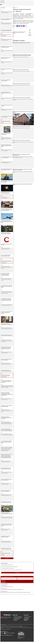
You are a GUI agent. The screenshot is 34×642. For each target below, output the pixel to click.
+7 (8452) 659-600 (26, 618)
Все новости (3, 7)
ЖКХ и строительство (17, 618)
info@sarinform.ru (3, 582)
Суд (14, 617)
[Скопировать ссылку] (21, 11)
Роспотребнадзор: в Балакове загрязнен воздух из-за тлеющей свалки (9, 566)
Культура (15, 619)
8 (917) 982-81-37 (3, 580)
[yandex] (3, 635)
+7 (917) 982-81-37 (26, 617)
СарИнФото (15, 620)
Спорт (18, 619)
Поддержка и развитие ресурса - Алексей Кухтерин (21, 637)
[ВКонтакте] (16, 11)
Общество (15, 616)
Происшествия (19, 616)
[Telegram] (19, 11)
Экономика (20, 617)
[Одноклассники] (17, 11)
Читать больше (17, 572)
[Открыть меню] (0, 4)
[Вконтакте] (5, 633)
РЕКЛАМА (25, 620)
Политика (17, 617)
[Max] (17, 578)
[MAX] (20, 11)
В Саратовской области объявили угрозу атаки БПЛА (7, 568)
